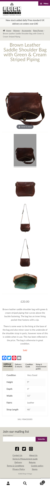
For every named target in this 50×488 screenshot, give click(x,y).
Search (25, 483)
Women (16, 31)
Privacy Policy (19, 469)
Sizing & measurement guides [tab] (41, 367)
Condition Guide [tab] (29, 365)
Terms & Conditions (15, 466)
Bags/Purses (38, 31)
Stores (34, 469)
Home (8, 31)
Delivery (18, 462)
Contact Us (17, 455)
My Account (8, 483)
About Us (33, 455)
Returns (32, 462)
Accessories (26, 31)
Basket (38, 481)
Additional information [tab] (7, 365)
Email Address (8, 435)
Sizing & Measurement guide (25, 459)
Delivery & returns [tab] (18, 365)
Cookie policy (37, 466)
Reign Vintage (12, 9)
